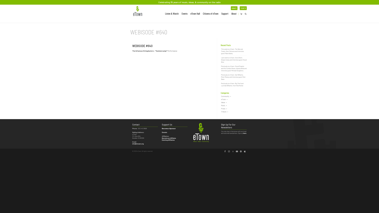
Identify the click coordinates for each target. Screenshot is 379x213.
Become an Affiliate (169, 138)
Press (223, 109)
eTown (223, 99)
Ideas (223, 102)
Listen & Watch (172, 13)
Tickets (243, 8)
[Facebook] (225, 151)
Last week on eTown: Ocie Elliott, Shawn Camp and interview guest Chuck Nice (234, 60)
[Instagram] (229, 151)
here (244, 133)
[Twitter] (233, 151)
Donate (234, 8)
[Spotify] (241, 151)
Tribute (223, 112)
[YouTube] (237, 151)
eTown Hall (195, 13)
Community (225, 96)
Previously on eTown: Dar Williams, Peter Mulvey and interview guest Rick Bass (233, 77)
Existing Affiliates (168, 140)
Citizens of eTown (210, 13)
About (233, 13)
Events (185, 13)
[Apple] (245, 151)
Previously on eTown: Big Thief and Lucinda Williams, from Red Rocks (232, 84)
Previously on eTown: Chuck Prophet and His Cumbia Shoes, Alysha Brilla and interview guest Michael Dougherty (234, 68)
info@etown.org (138, 144)
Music (223, 105)
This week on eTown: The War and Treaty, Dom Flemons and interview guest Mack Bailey (232, 51)
